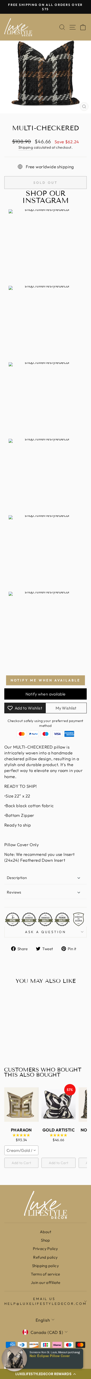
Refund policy (45, 1257)
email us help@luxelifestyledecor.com (45, 1301)
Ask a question (45, 932)
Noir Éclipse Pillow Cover (50, 1356)
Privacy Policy (45, 1248)
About (45, 1231)
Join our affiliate (45, 1282)
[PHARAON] (21, 1104)
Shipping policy (45, 1265)
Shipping (25, 147)
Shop (45, 1240)
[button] (45, 1374)
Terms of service (45, 1274)
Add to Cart (21, 1163)
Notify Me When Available (45, 680)
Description (17, 877)
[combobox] (21, 1150)
